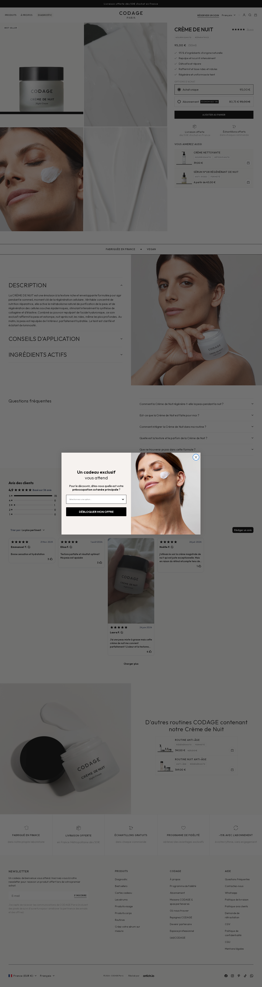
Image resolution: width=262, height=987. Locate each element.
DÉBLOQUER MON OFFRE (96, 512)
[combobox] (95, 499)
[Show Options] (123, 499)
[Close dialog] (196, 457)
